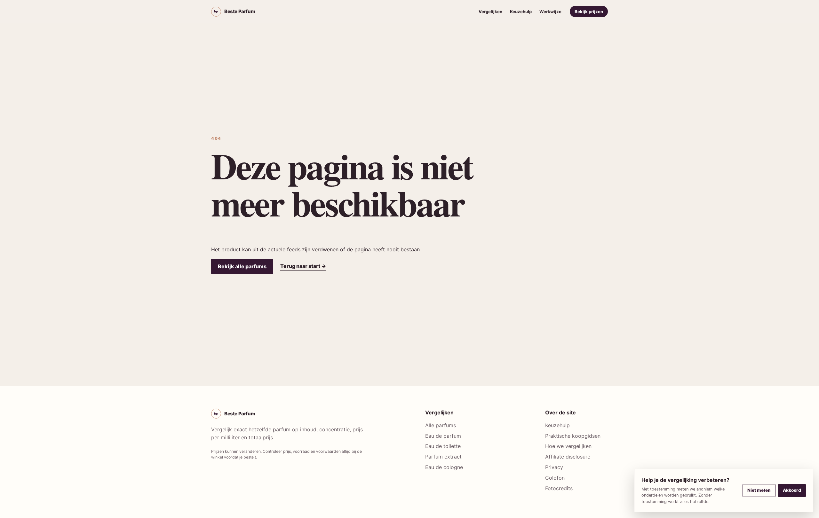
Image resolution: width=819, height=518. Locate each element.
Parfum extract (443, 456)
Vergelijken (490, 11)
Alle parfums (440, 425)
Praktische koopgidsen (572, 436)
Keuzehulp (521, 11)
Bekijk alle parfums (242, 266)
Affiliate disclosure (567, 456)
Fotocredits (559, 488)
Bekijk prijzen (589, 11)
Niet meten (759, 490)
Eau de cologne (444, 467)
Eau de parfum (443, 436)
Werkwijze (550, 11)
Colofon (555, 478)
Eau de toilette (443, 446)
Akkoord (792, 490)
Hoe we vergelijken (568, 446)
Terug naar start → (303, 266)
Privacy (554, 467)
